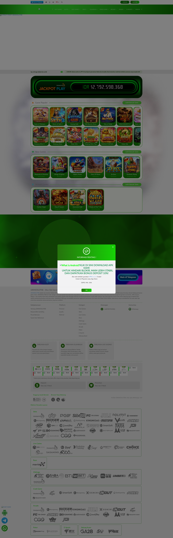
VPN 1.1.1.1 (93, 276)
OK (86, 290)
